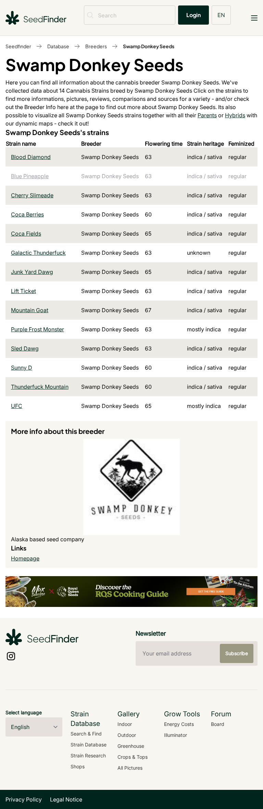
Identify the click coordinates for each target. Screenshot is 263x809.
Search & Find (86, 734)
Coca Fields (26, 233)
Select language (23, 712)
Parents (207, 115)
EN (221, 14)
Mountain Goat (29, 310)
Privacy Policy (23, 799)
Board (217, 724)
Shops (78, 766)
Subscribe (236, 653)
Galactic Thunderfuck (38, 252)
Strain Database (89, 744)
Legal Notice (66, 799)
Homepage (25, 558)
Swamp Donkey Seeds (148, 46)
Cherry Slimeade (32, 195)
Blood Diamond (31, 157)
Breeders (96, 46)
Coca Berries (27, 214)
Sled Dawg (25, 348)
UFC (16, 405)
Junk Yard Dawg (32, 271)
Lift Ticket (23, 291)
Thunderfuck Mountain (39, 386)
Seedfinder (18, 46)
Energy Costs (179, 724)
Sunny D (21, 367)
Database (58, 46)
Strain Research (88, 755)
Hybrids (235, 115)
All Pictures (129, 768)
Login (193, 14)
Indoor (124, 724)
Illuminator (175, 735)
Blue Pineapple (30, 176)
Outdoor (126, 735)
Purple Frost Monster (37, 329)
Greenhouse (130, 746)
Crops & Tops (132, 757)
